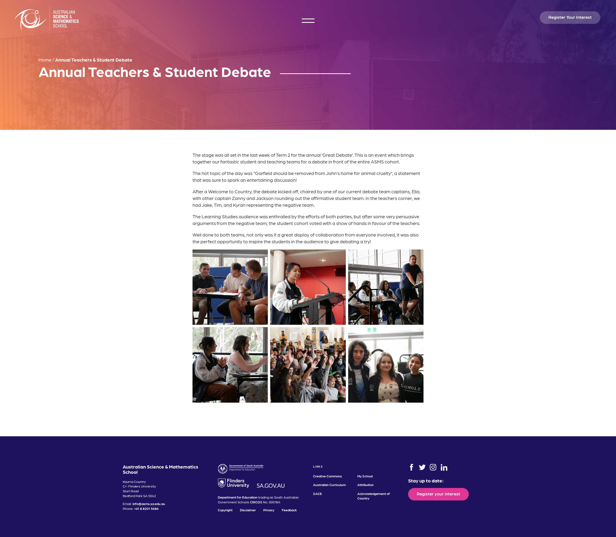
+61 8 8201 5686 (146, 508)
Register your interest (438, 493)
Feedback (289, 510)
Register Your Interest (570, 16)
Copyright (225, 510)
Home (44, 59)
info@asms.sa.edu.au (149, 504)
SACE (317, 493)
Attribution (365, 485)
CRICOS (256, 502)
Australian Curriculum (329, 485)
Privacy (268, 510)
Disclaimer (248, 510)
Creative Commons (327, 476)
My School (365, 476)
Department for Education (237, 497)
